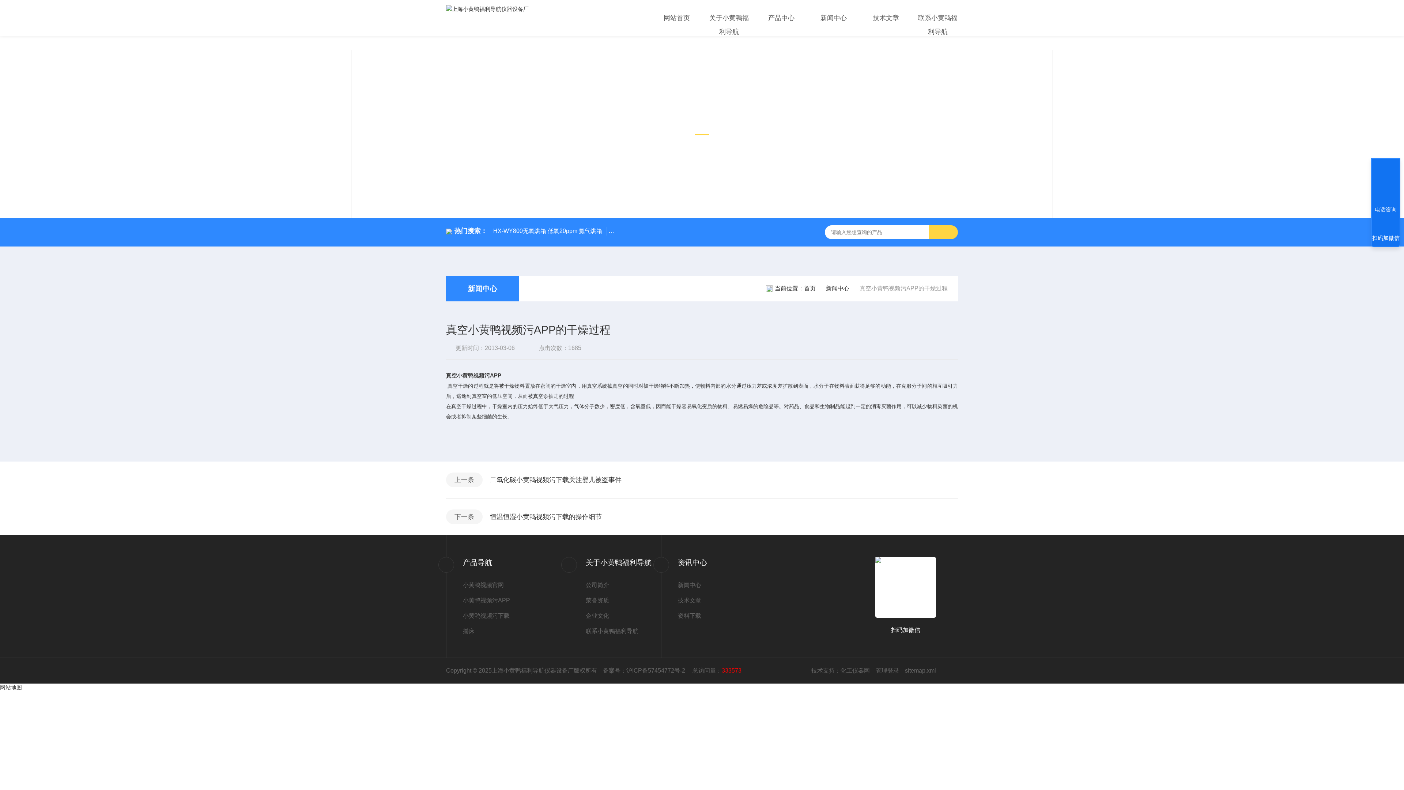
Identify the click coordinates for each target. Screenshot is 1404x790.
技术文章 (886, 18)
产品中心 (781, 18)
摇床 (469, 631)
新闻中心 (833, 18)
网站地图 (11, 687)
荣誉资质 (597, 600)
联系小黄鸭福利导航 (938, 24)
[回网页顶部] (1386, 182)
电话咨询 (1386, 209)
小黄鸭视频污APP (486, 600)
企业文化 (597, 616)
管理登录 (887, 670)
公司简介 (597, 585)
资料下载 (689, 616)
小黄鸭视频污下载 (486, 616)
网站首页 (677, 18)
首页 (810, 288)
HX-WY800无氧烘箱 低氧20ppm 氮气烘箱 (547, 231)
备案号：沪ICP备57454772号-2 (645, 670)
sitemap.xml (920, 670)
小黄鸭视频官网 (483, 585)
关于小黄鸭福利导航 (729, 24)
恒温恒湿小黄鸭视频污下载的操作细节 (546, 516)
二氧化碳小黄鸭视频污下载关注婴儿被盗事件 (556, 480)
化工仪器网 (855, 670)
